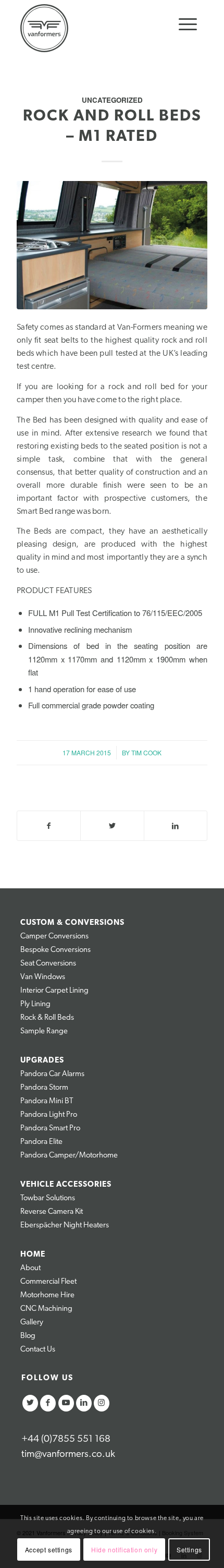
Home (32, 1255)
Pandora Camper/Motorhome (69, 1156)
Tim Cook (146, 752)
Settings (189, 1549)
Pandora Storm (44, 1088)
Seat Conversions (48, 964)
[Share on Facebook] (48, 825)
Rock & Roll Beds (47, 1018)
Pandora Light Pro (48, 1115)
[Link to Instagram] (101, 1403)
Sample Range (44, 1031)
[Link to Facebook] (48, 1403)
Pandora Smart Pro (50, 1128)
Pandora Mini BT (46, 1101)
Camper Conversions (54, 936)
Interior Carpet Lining (54, 991)
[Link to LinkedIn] (84, 1403)
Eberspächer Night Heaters (64, 1225)
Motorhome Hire (47, 1295)
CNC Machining (46, 1309)
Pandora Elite (41, 1142)
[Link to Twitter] (30, 1403)
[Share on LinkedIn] (175, 825)
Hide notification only (124, 1549)
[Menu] (182, 25)
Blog (27, 1336)
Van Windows (42, 977)
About (30, 1268)
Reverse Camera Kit (51, 1212)
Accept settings (48, 1549)
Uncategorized (112, 100)
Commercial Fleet (48, 1282)
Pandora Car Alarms (52, 1074)
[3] (112, 245)
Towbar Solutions (47, 1198)
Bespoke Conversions (55, 950)
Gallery (31, 1322)
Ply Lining (35, 1004)
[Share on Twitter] (112, 825)
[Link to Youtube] (66, 1403)
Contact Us (37, 1350)
